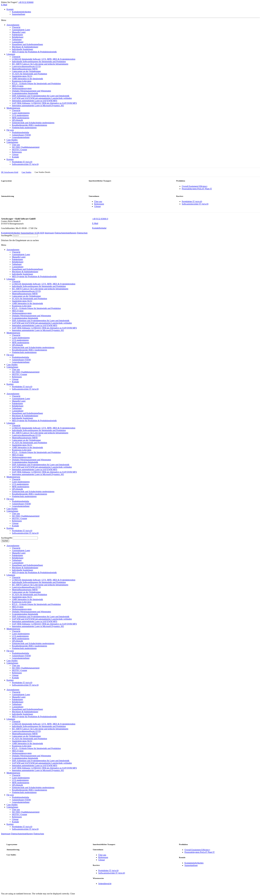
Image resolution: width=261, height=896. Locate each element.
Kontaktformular (99, 228)
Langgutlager (17, 411)
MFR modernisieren (20, 486)
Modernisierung (13, 477)
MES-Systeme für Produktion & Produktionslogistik (34, 420)
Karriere (10, 528)
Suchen (5, 541)
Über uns (98, 201)
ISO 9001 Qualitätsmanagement (25, 516)
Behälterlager (17, 406)
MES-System (17, 455)
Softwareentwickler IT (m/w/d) (195, 204)
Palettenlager (17, 403)
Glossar (97, 206)
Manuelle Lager (19, 401)
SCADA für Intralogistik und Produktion (29, 442)
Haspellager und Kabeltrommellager (27, 413)
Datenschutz (82, 233)
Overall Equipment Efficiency (194, 186)
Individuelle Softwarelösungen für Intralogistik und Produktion (39, 430)
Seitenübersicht (104, 883)
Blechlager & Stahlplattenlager (25, 416)
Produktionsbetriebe (20, 501)
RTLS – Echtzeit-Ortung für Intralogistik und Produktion (36, 452)
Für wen (10, 499)
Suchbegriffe (6, 235)
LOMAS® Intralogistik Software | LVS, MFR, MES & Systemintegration (43, 428)
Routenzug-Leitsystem (21, 450)
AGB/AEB (39, 233)
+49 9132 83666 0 (100, 219)
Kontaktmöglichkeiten (21, 12)
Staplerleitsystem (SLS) (22, 445)
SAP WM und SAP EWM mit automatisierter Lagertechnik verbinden (42, 467)
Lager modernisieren (21, 482)
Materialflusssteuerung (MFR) (25, 438)
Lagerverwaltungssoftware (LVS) (26, 435)
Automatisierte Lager (21, 398)
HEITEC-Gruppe (19, 518)
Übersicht (16, 396)
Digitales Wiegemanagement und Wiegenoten (31, 460)
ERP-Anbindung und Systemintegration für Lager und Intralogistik (40, 464)
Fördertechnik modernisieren (24, 496)
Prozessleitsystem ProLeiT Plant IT (197, 189)
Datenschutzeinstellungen (65, 233)
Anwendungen (13, 393)
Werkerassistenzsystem (22, 457)
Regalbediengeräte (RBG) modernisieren (29, 494)
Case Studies (12, 508)
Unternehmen (12, 511)
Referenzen (99, 204)
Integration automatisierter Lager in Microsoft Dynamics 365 (38, 474)
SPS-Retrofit (17, 489)
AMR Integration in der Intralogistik (27, 447)
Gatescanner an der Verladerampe (26, 440)
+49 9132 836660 (25, 2)
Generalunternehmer (20, 506)
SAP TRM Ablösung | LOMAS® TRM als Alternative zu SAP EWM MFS (44, 472)
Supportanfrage (18, 14)
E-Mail (4, 5)
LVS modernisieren (20, 484)
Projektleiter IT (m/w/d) (192, 201)
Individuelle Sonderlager (22, 418)
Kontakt (10, 9)
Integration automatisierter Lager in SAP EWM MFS (34, 469)
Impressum (49, 233)
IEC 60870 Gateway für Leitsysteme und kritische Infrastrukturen (40, 433)
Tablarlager (17, 408)
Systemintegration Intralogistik (25, 462)
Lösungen (11, 423)
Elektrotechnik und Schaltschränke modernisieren (33, 491)
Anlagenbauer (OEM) (21, 504)
